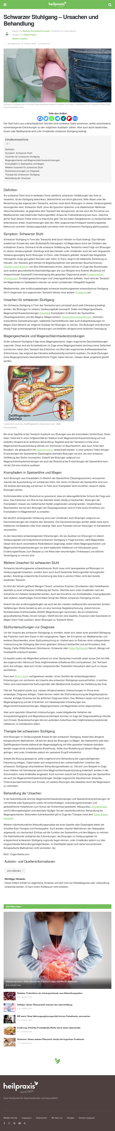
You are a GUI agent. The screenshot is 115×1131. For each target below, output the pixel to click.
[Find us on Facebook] (4, 1123)
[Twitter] (46, 118)
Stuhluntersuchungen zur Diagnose (22, 170)
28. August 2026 (14, 985)
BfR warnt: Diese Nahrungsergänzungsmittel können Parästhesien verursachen (53, 1016)
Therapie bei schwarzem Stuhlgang (22, 174)
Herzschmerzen (44, 449)
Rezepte (70, 1117)
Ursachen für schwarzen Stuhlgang (22, 156)
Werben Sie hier (10, 1117)
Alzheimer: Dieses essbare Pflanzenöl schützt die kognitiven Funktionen (50, 1039)
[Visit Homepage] (57, 4)
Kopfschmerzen (95, 274)
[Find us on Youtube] (19, 1123)
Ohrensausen (11, 278)
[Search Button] (109, 4)
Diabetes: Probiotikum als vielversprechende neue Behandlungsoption (50, 993)
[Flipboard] (69, 118)
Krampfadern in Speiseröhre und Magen (24, 163)
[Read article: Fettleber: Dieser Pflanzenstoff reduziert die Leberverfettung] (10, 1007)
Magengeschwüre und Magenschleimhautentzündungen (32, 160)
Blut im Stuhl (21, 676)
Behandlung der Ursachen (18, 178)
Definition (9, 149)
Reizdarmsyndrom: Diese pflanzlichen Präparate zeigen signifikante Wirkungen (41, 981)
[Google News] (75, 118)
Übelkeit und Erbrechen (16, 266)
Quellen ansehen (20, 38)
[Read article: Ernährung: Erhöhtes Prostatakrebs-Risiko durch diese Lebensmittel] (10, 1030)
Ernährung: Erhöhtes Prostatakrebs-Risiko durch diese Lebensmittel (48, 1027)
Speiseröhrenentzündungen (76, 317)
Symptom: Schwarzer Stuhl (18, 152)
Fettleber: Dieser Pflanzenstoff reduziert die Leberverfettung (44, 1004)
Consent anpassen (87, 1117)
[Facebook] (40, 118)
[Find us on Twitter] (9, 1123)
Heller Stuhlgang (78, 648)
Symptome (81, 292)
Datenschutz (41, 1117)
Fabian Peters (30, 34)
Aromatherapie (99, 806)
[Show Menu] (5, 4)
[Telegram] (57, 118)
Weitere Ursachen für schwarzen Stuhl (24, 167)
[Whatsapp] (51, 118)
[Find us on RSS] (25, 1123)
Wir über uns (57, 1117)
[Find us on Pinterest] (14, 1123)
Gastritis (44, 313)
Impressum (27, 1117)
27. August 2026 (25, 1020)
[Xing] (63, 118)
